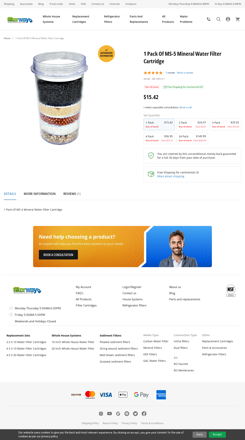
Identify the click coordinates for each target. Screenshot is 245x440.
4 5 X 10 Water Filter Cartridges (26, 348)
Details (10, 194)
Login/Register (131, 287)
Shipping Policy (90, 423)
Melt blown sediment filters (117, 355)
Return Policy (110, 423)
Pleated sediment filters (115, 342)
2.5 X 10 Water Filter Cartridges (26, 342)
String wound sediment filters (119, 348)
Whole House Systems (66, 335)
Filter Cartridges (86, 305)
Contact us (97, 4)
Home (7, 38)
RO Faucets (181, 364)
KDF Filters (150, 354)
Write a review (185, 72)
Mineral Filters (152, 348)
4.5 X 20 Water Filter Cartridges (26, 355)
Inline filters (181, 341)
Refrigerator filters (134, 305)
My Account (83, 287)
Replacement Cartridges (217, 341)
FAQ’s (79, 293)
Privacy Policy (129, 423)
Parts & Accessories (214, 348)
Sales (72, 4)
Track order (56, 4)
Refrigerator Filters (214, 354)
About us (175, 287)
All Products (83, 299)
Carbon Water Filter (155, 341)
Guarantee (26, 4)
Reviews (71, 194)
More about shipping (170, 176)
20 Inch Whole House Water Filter (73, 348)
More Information (40, 194)
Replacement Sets (18, 335)
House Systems (132, 299)
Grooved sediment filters (115, 361)
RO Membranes (184, 370)
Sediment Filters (110, 335)
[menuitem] (55, 19)
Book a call (186, 107)
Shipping (9, 4)
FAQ (83, 4)
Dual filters (181, 348)
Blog (41, 4)
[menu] (123, 19)
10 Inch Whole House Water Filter (73, 342)
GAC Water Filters (154, 361)
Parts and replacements (184, 299)
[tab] (10, 196)
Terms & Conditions (152, 423)
